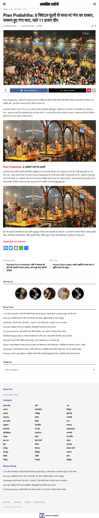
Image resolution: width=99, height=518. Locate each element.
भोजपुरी (37, 459)
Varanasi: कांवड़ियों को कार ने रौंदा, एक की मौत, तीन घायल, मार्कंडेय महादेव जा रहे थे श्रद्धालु (33, 318)
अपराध (5, 409)
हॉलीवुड (69, 459)
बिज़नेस (37, 448)
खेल (4, 444)
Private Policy (39, 502)
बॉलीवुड (37, 451)
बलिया (37, 444)
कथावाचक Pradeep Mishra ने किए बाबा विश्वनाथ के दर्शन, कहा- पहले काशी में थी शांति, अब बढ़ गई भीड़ (37, 335)
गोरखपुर (5, 451)
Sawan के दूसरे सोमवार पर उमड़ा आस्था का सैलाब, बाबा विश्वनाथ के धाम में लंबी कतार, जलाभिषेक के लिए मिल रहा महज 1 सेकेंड (44, 344)
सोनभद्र (69, 444)
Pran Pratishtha (12, 167)
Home (5, 9)
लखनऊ (69, 424)
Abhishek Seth (10, 26)
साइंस (68, 440)
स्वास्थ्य (69, 451)
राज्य (10, 9)
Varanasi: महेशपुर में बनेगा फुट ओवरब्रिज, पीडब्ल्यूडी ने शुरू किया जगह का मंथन (29, 327)
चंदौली (5, 455)
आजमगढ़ (6, 417)
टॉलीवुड (37, 413)
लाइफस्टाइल (71, 428)
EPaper (27, 502)
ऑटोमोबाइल (7, 432)
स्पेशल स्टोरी (71, 448)
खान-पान (6, 440)
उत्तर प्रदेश (17, 9)
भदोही (37, 455)
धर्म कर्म (37, 428)
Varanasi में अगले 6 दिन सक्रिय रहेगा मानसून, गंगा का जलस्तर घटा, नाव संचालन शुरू (31, 340)
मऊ (68, 405)
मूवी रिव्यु (69, 413)
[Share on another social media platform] (94, 90)
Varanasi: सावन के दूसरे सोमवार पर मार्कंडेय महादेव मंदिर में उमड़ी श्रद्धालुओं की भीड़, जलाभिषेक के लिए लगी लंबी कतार (41, 353)
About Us (6, 502)
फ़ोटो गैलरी (38, 440)
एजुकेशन (6, 424)
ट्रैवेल (37, 417)
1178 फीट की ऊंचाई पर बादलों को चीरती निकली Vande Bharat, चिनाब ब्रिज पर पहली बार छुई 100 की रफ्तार (39, 313)
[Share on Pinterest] (89, 90)
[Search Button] (94, 4)
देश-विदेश (38, 424)
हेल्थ (68, 455)
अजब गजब (6, 405)
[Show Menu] (4, 4)
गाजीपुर (5, 448)
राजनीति (69, 417)
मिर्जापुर (69, 409)
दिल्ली (37, 421)
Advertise (17, 502)
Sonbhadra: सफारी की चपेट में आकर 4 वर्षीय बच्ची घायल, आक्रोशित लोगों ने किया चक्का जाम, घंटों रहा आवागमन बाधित (42, 349)
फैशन (36, 436)
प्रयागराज (38, 432)
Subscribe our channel (14, 241)
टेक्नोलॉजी (38, 409)
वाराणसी (24, 9)
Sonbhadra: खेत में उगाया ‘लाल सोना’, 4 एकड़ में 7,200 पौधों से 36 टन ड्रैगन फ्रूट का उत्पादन (35, 322)
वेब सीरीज (70, 436)
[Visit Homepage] (49, 3)
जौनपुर (5, 459)
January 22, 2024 (27, 26)
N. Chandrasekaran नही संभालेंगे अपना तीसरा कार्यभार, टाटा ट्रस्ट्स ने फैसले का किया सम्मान (34, 331)
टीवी (36, 405)
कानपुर (5, 436)
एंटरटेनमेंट (6, 428)
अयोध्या (5, 413)
